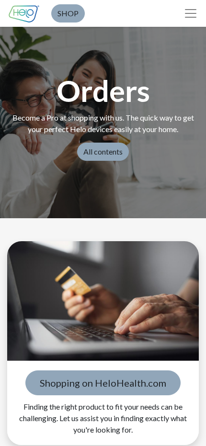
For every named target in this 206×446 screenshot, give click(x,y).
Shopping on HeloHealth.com (103, 383)
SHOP (68, 13)
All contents (103, 151)
